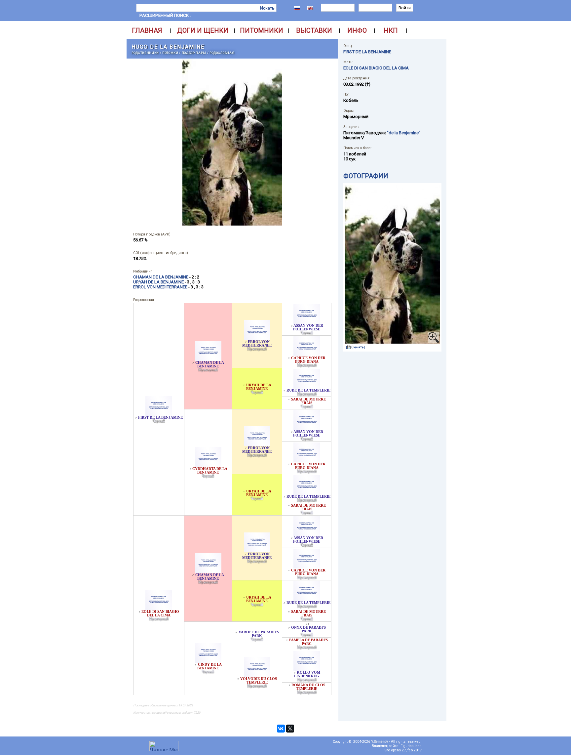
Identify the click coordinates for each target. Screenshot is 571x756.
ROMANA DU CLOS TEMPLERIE (308, 687)
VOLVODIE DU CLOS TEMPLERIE (258, 680)
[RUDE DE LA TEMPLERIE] (306, 387)
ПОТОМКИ (170, 53)
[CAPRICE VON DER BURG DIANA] (306, 354)
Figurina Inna (411, 746)
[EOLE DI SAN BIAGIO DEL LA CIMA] (158, 608)
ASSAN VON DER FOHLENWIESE (308, 327)
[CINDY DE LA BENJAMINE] (208, 661)
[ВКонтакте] (281, 729)
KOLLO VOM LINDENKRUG (307, 674)
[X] (290, 729)
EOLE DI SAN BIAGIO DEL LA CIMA (160, 613)
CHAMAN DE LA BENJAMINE (209, 364)
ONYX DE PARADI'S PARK (308, 629)
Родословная (221, 53)
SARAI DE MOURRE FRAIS (308, 401)
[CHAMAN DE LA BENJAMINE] (208, 359)
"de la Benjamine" (403, 132)
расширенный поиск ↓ (165, 15)
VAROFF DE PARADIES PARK (259, 634)
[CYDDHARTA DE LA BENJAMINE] (208, 465)
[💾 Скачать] (355, 347)
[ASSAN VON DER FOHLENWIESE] (306, 322)
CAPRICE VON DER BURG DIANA (308, 359)
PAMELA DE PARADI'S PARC (308, 642)
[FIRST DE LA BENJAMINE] (158, 414)
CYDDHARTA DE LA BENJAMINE (209, 470)
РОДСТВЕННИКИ (145, 53)
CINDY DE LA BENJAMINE (209, 666)
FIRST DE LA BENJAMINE (160, 417)
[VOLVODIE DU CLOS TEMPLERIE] (257, 675)
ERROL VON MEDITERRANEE (257, 343)
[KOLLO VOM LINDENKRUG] (306, 669)
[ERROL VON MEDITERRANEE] (257, 338)
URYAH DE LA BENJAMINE (258, 387)
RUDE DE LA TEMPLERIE (308, 390)
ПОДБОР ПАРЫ (194, 53)
